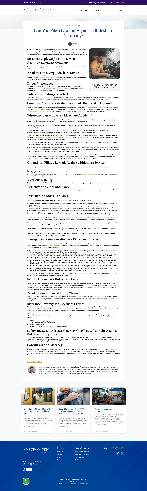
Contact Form (110, 87)
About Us (84, 10)
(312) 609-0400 (118, 3)
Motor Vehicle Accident (46, 390)
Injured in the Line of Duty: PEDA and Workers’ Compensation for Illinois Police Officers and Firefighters (73, 411)
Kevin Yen (42, 367)
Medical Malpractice (81, 460)
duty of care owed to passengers (90, 174)
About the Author (34, 362)
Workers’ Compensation (82, 454)
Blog (115, 10)
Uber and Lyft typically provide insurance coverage (54, 307)
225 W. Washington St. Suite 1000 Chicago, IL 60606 (34, 463)
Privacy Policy (63, 484)
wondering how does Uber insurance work (81, 120)
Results (108, 10)
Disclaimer (73, 484)
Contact (121, 10)
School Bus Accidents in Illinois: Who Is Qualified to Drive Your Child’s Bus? (38, 411)
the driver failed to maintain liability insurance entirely (50, 137)
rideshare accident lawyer (55, 245)
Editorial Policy (83, 484)
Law (86, 390)
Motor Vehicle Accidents (82, 451)
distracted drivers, (41, 111)
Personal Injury (79, 457)
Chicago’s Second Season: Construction (105, 410)
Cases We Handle (97, 10)
